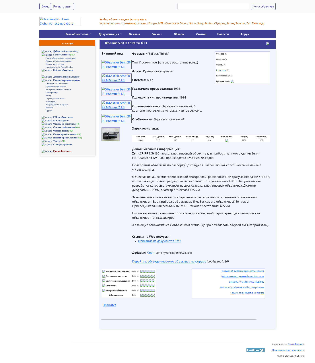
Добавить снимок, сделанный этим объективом (242, 276)
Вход (45, 6)
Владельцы (221, 70)
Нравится (109, 305)
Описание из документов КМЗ (159, 241)
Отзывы (134, 34)
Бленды (49, 95)
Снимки (156, 34)
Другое (49, 110)
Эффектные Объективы (56, 86)
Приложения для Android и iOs (59, 67)
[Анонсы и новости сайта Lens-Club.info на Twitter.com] (255, 349)
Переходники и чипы (55, 98)
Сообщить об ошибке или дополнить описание (242, 271)
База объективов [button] (77, 34)
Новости (223, 34)
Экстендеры (51, 102)
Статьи (201, 34)
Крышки (49, 108)
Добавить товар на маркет (66, 77)
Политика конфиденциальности (288, 350)
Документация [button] (109, 34)
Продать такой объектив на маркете (247, 292)
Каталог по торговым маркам (58, 61)
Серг (150, 253)
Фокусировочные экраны (57, 104)
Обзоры (179, 34)
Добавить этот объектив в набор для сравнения (242, 287)
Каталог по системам (55, 64)
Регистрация (62, 6)
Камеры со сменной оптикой (58, 89)
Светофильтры (52, 92)
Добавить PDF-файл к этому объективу (246, 282)
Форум (245, 34)
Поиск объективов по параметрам (60, 58)
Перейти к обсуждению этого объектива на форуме (169, 261)
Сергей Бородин (296, 344)
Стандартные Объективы (56, 83)
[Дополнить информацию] (232, 81)
